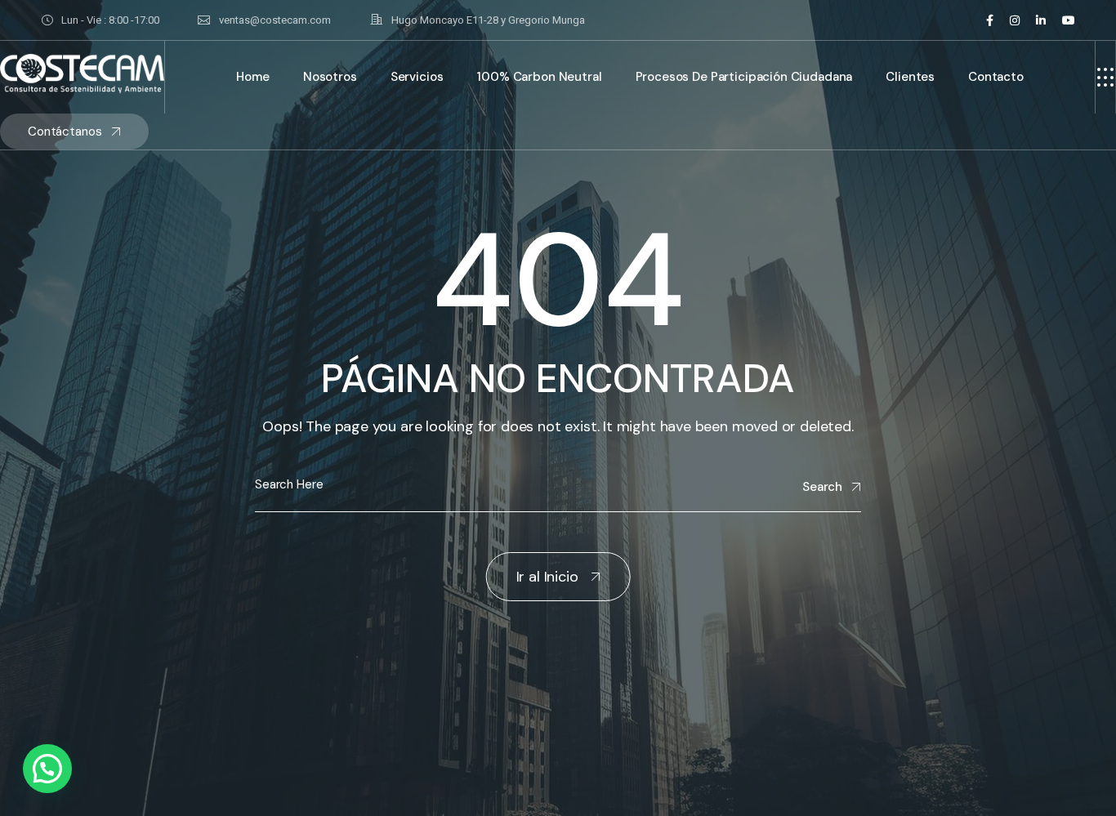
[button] (47, 768)
